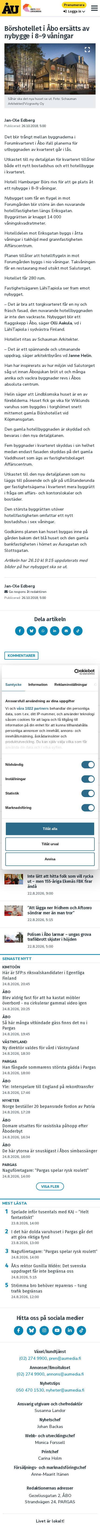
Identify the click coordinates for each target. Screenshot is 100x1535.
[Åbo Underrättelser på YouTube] (57, 1330)
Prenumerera (74, 5)
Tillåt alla (50, 829)
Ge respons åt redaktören (28, 592)
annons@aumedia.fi (65, 1374)
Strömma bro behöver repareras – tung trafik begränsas (49, 1291)
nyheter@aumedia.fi (65, 1390)
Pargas (9, 1061)
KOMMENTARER (21, 655)
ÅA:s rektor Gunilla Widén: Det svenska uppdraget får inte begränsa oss (48, 1271)
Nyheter (10, 1101)
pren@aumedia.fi (65, 1358)
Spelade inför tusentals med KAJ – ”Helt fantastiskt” (50, 1217)
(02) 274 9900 (33, 1358)
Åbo (6, 992)
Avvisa (50, 859)
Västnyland (14, 1042)
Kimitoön (11, 967)
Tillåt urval (50, 844)
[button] (74, 11)
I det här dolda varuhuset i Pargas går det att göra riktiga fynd (52, 1237)
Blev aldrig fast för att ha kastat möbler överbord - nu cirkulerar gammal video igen (44, 1003)
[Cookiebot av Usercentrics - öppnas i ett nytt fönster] (74, 672)
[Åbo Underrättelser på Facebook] (18, 1330)
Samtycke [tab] (13, 684)
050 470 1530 (30, 1390)
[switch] (88, 779)
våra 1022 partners (33, 708)
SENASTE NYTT (17, 958)
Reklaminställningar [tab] (70, 684)
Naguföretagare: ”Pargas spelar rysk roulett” (54, 1254)
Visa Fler (50, 1186)
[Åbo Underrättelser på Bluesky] (31, 1330)
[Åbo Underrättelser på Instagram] (44, 1330)
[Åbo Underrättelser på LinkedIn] (69, 1330)
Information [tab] (37, 684)
